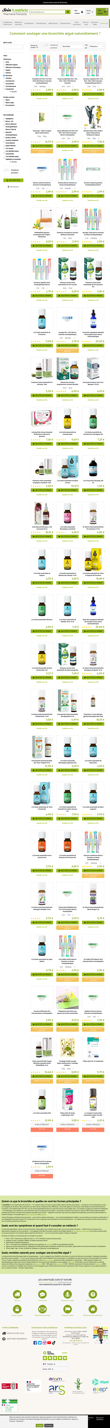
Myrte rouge (10, 103)
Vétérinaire (104, 23)
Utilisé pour (7, 59)
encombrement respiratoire (81, 1231)
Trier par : (86, 46)
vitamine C (38, 1264)
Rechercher (14, 180)
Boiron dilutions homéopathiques (11, 125)
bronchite (43, 1214)
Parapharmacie (65, 23)
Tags (5, 56)
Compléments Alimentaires (7, 23)
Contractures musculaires (10, 82)
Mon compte (77, 11)
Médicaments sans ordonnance (92, 1315)
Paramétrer (48, 1425)
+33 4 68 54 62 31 (75, 1340)
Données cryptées (17, 1315)
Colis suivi (17, 1300)
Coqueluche (10, 89)
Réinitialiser (14, 187)
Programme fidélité (67, 1315)
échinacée (99, 1264)
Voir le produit (42, 1124)
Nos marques (8, 115)
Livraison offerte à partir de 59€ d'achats (55, 2)
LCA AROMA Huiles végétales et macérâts (13, 157)
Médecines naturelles (18, 23)
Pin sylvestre (10, 105)
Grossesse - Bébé (94, 23)
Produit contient (8, 97)
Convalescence (11, 86)
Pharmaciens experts (67, 1300)
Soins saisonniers (77, 23)
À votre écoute (42, 1300)
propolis (72, 1262)
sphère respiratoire (31, 1214)
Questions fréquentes (92, 1300)
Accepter (39, 1425)
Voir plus (14, 91)
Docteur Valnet (11, 137)
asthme (49, 1244)
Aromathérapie (41, 23)
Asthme (8, 73)
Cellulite (8, 78)
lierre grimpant (49, 1260)
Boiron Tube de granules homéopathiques (11, 132)
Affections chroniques (13, 67)
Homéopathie (29, 23)
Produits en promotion (15, 171)
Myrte (8, 100)
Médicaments (53, 23)
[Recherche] (68, 12)
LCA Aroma (9, 148)
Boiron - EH (9, 121)
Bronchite (9, 75)
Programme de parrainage (42, 1315)
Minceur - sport (86, 23)
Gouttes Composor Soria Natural (12, 141)
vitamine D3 (59, 1264)
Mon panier (100, 11)
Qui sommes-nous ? (90, 1418)
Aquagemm (9, 119)
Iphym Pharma (10, 146)
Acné (7, 62)
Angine (8, 70)
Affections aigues (12, 65)
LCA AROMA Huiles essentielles (12, 152)
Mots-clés (7, 43)
